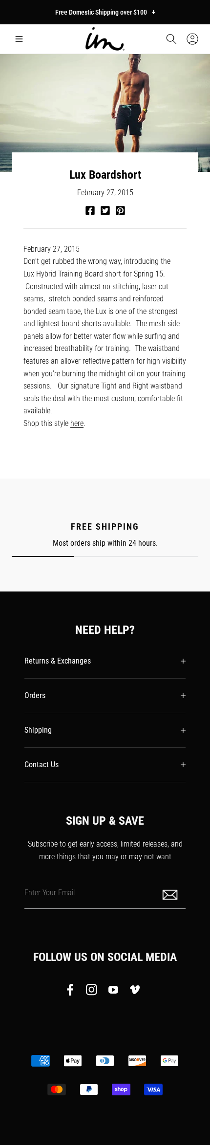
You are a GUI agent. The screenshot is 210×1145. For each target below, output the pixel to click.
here (77, 423)
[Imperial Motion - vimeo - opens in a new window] (135, 991)
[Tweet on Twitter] (105, 210)
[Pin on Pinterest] (120, 210)
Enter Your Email (49, 892)
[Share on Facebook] (90, 210)
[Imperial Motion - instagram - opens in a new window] (92, 991)
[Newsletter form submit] (171, 894)
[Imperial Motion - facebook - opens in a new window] (72, 991)
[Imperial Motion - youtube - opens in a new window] (113, 991)
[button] (19, 39)
